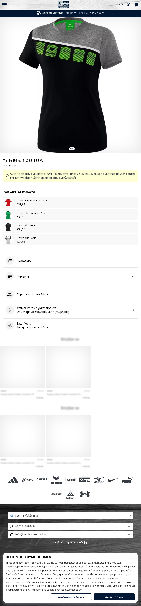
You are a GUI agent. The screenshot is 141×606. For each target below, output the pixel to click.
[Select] (70, 494)
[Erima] (56, 480)
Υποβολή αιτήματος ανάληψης (70, 542)
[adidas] (13, 480)
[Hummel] (70, 480)
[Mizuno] (99, 480)
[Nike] (113, 480)
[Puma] (128, 480)
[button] (70, 260)
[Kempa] (85, 480)
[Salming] (56, 494)
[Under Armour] (85, 494)
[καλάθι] (136, 5)
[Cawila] (42, 480)
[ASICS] (27, 480)
